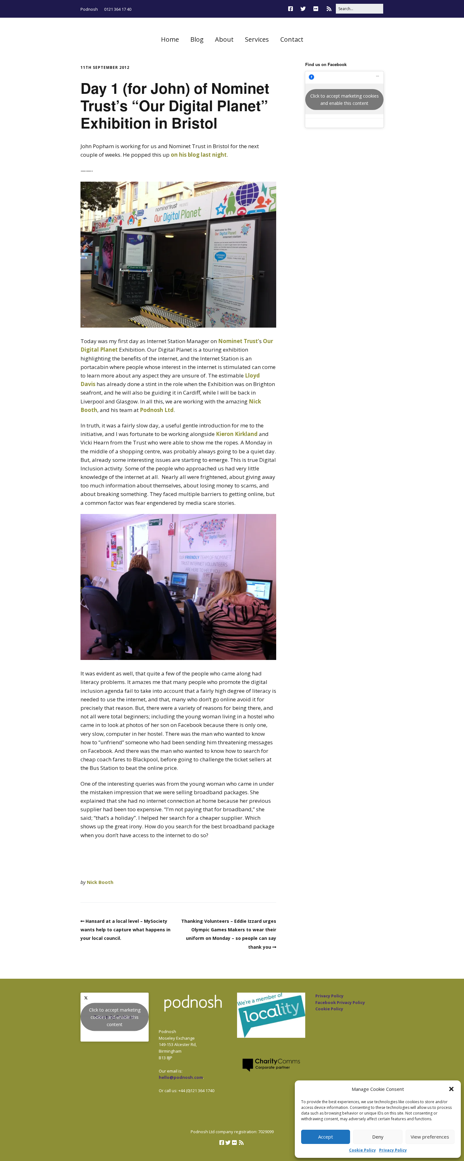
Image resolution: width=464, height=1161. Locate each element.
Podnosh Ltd (157, 410)
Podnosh (89, 9)
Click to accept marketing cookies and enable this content (344, 99)
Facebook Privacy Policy (340, 1002)
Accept (325, 1137)
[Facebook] (292, 8)
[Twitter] (303, 8)
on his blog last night (199, 154)
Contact (291, 39)
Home (170, 39)
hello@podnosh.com (181, 1077)
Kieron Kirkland (237, 434)
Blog (197, 39)
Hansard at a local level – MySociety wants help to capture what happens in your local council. (125, 929)
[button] (451, 1089)
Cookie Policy (362, 1150)
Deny (378, 1137)
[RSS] (329, 8)
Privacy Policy (393, 1150)
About (224, 39)
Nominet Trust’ (238, 341)
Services (257, 39)
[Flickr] (315, 8)
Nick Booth (100, 882)
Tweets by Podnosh (114, 1017)
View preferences (430, 1137)
